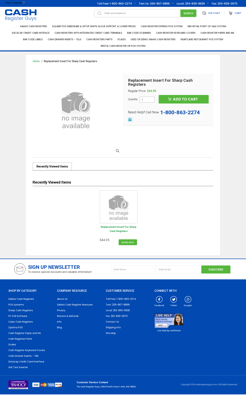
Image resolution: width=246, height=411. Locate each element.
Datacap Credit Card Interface (26, 361)
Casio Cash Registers (20, 321)
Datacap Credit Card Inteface (31, 33)
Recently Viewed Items (52, 166)
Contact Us (112, 321)
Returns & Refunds (68, 316)
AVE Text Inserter (18, 367)
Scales (121, 39)
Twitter (173, 305)
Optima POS (15, 327)
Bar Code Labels (33, 39)
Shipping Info (113, 327)
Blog (59, 327)
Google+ (188, 305)
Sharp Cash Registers (20, 310)
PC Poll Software (17, 316)
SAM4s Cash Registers (33, 26)
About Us (62, 299)
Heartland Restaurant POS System (202, 39)
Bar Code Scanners (139, 33)
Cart (238, 13)
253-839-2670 (227, 4)
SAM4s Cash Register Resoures (75, 304)
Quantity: (133, 99)
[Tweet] (130, 120)
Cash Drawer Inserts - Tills (64, 39)
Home (36, 61)
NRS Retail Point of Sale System (207, 26)
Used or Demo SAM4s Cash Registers (153, 39)
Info (59, 321)
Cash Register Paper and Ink (217, 33)
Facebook (159, 305)
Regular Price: (137, 90)
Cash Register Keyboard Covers (175, 33)
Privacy (61, 310)
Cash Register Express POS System (162, 26)
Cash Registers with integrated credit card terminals (88, 33)
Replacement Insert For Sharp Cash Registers (118, 229)
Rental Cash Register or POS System (123, 46)
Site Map (111, 333)
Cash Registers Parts (99, 39)
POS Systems (16, 304)
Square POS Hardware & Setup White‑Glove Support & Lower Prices (94, 26)
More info (128, 242)
